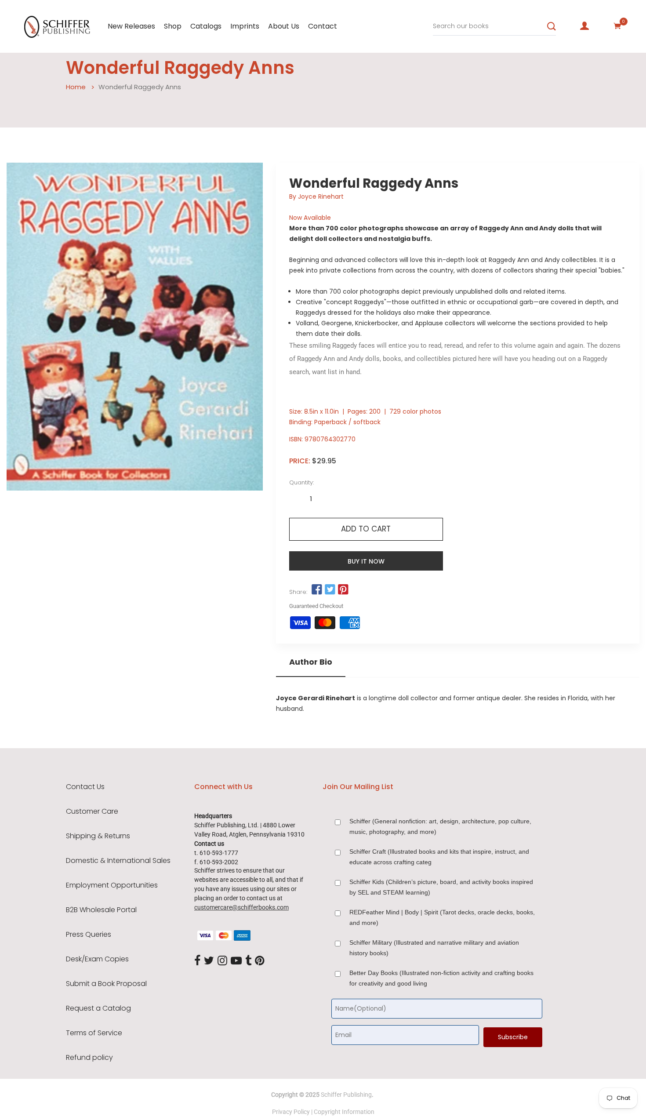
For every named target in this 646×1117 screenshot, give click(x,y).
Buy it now (366, 561)
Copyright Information (344, 1111)
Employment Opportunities (112, 885)
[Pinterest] (260, 961)
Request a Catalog (98, 1008)
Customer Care (92, 811)
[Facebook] (197, 961)
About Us (283, 26)
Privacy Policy (291, 1111)
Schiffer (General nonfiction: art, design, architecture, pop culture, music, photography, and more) (440, 826)
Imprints (244, 26)
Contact (322, 26)
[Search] (551, 26)
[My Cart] (617, 26)
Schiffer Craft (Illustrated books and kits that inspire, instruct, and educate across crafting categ (439, 857)
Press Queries (88, 934)
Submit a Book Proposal (106, 983)
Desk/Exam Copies (97, 959)
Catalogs (205, 26)
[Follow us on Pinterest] (343, 590)
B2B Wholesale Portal (101, 909)
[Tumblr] (248, 961)
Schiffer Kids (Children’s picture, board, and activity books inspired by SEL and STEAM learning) (441, 887)
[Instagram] (222, 961)
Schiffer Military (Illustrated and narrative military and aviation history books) (434, 948)
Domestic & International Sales (118, 860)
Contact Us (85, 786)
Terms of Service (94, 1033)
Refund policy (89, 1057)
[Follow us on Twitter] (330, 590)
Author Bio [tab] (310, 662)
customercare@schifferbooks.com (241, 907)
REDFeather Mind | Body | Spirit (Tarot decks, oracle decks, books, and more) (442, 917)
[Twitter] (209, 961)
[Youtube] (236, 961)
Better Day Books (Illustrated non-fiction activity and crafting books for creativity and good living (441, 978)
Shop (172, 26)
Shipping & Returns (98, 836)
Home (76, 86)
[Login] (584, 26)
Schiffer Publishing (346, 1094)
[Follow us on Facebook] (317, 590)
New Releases (131, 26)
